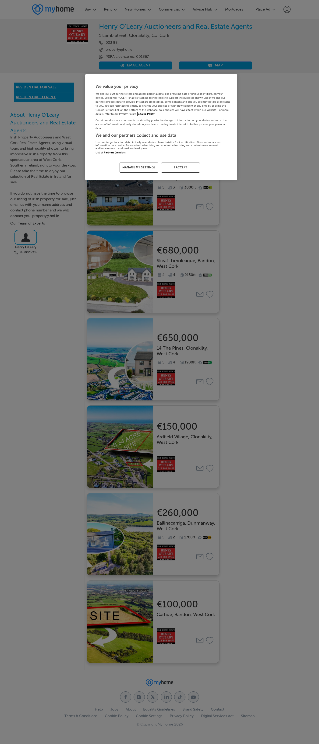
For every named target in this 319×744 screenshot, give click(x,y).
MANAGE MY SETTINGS (139, 167)
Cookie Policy (146, 114)
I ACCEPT (180, 167)
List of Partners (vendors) (111, 152)
